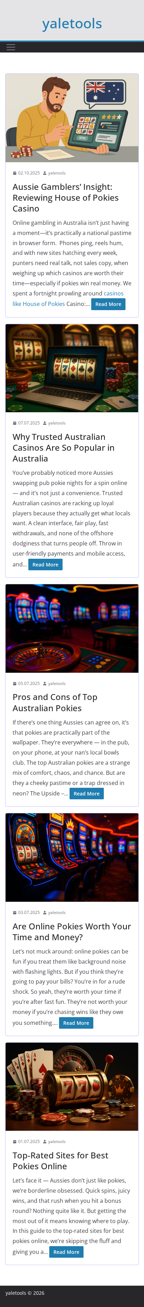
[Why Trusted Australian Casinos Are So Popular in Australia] (72, 368)
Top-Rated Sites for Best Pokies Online (60, 1160)
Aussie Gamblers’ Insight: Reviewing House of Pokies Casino (66, 197)
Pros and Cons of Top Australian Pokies (55, 702)
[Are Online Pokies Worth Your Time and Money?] (72, 857)
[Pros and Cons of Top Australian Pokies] (72, 628)
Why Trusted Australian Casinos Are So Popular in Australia (64, 447)
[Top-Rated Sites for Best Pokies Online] (72, 1087)
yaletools (72, 23)
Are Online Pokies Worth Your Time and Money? (72, 931)
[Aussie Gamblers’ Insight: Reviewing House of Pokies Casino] (72, 118)
